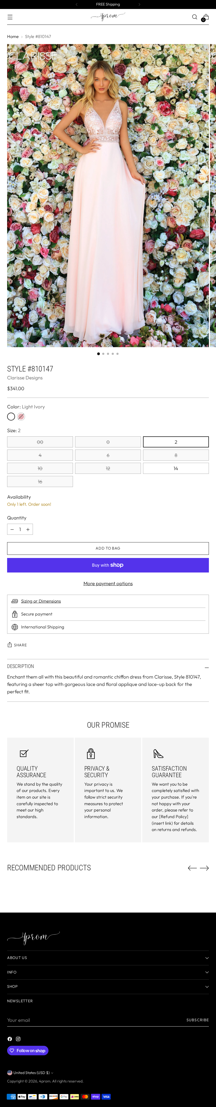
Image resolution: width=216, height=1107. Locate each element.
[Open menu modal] (9, 17)
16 (40, 481)
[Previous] (76, 4)
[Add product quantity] (12, 529)
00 (40, 442)
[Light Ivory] (11, 417)
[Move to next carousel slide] (204, 867)
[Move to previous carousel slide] (192, 868)
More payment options (108, 583)
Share (20, 645)
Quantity (16, 517)
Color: (26, 406)
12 (108, 468)
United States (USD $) (31, 1072)
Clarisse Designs (25, 377)
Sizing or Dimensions (41, 601)
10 (40, 468)
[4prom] (108, 16)
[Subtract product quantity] (28, 529)
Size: (14, 430)
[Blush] (21, 417)
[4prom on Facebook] (10, 1040)
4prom (44, 1081)
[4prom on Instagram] (19, 1040)
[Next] (139, 4)
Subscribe (197, 1020)
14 (176, 468)
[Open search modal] (194, 17)
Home (13, 36)
